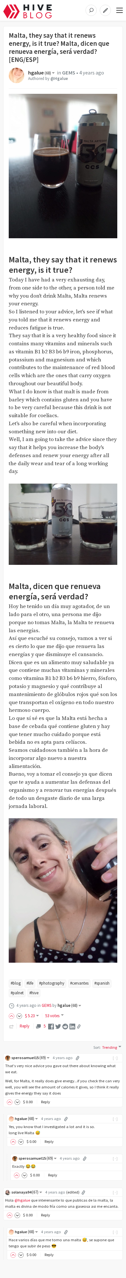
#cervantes (79, 983)
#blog (16, 983)
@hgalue (22, 1200)
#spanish (102, 983)
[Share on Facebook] (51, 1026)
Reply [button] (45, 1101)
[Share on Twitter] (58, 1026)
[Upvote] (12, 1015)
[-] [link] (115, 1057)
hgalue (39, 72)
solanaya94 (24, 1192)
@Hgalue (59, 78)
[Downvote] (19, 1015)
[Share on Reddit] (65, 1026)
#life (29, 983)
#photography (51, 983)
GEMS (68, 72)
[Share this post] (79, 1026)
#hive (33, 993)
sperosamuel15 (28, 1057)
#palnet (17, 993)
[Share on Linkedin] (72, 1026)
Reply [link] (24, 1026)
